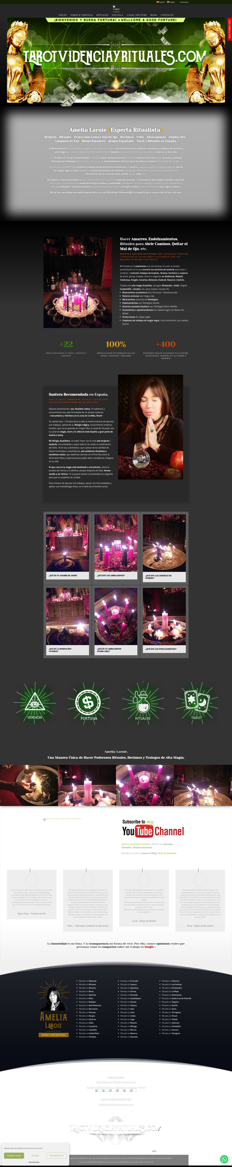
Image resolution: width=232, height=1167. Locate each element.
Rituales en (87, 980)
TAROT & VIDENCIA (81, 15)
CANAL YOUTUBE (137, 15)
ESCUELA (117, 15)
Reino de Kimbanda (166, 853)
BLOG (153, 15)
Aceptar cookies (14, 1155)
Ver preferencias (57, 1155)
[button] (224, 1159)
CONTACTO (167, 15)
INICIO (63, 15)
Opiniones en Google (144, 259)
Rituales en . (87, 1019)
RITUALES (102, 15)
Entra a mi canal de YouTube (135, 844)
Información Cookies (34, 1162)
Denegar (35, 1155)
